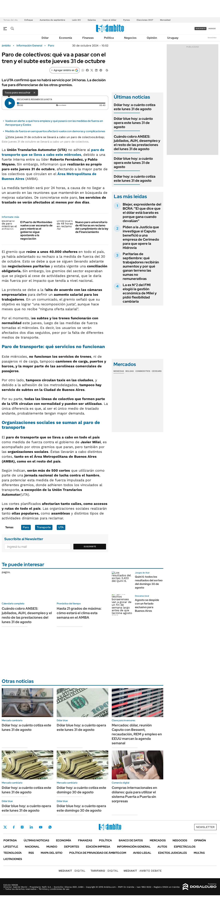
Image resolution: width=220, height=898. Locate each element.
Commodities (142, 371)
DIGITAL (72, 870)
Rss (31, 853)
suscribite (201, 28)
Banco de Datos (131, 840)
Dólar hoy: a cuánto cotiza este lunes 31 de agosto (134, 107)
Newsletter (212, 38)
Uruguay (172, 38)
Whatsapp (50, 827)
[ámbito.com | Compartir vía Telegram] (100, 70)
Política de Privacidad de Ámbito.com (97, 853)
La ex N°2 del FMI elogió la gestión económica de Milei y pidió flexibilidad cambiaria (140, 293)
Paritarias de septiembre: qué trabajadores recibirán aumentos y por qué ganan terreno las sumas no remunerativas (141, 266)
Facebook (14, 827)
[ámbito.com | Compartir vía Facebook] (87, 70)
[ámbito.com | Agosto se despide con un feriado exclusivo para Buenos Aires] (122, 605)
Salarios (92, 20)
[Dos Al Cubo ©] (200, 886)
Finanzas (88, 38)
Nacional (32, 846)
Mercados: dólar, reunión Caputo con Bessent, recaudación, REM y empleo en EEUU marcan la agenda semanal (137, 734)
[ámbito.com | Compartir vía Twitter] (91, 70)
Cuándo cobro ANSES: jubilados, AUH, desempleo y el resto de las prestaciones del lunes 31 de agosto (137, 142)
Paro (51, 45)
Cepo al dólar (109, 20)
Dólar (45, 38)
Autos (162, 846)
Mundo (51, 846)
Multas (199, 853)
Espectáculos (184, 846)
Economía (65, 38)
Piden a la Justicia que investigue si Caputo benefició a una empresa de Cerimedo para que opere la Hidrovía (141, 237)
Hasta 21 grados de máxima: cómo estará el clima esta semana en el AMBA (79, 613)
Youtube (40, 827)
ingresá (212, 28)
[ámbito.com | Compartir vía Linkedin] (96, 70)
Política (109, 38)
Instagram (22, 827)
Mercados (158, 840)
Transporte (44, 527)
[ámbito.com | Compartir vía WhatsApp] (82, 70)
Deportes (71, 846)
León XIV (76, 20)
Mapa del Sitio (51, 853)
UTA (61, 527)
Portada (10, 840)
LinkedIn (31, 827)
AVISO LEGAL (142, 853)
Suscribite (90, 546)
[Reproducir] (10, 103)
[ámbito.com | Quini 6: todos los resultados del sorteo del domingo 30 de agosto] (122, 581)
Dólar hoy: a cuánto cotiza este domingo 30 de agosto (81, 789)
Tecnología (12, 853)
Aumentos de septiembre (52, 20)
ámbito (6, 45)
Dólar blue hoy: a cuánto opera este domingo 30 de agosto (81, 808)
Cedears (157, 371)
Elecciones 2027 (145, 20)
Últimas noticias (36, 840)
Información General (29, 45)
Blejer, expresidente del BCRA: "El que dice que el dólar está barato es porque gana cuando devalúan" (142, 212)
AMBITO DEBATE (143, 870)
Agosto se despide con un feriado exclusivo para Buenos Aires (147, 605)
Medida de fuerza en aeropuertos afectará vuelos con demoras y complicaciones (55, 131)
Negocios (130, 38)
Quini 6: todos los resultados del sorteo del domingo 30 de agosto (149, 582)
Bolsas (129, 371)
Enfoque (28, 20)
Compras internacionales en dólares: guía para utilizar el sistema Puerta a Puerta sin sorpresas (134, 794)
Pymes (126, 20)
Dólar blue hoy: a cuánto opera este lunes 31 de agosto (133, 122)
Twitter (5, 827)
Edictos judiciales (172, 853)
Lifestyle (10, 846)
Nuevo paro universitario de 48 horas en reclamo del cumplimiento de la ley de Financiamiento (91, 227)
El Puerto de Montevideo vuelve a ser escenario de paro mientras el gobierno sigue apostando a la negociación (36, 230)
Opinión (152, 38)
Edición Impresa (98, 846)
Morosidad (165, 20)
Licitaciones (12, 859)
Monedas (118, 371)
